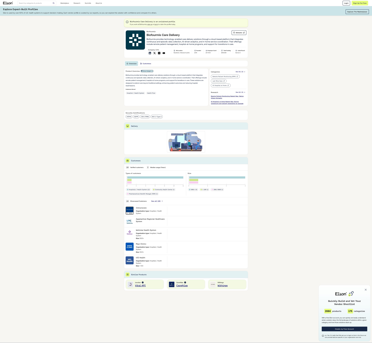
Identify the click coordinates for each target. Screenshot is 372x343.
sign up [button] (149, 24)
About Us (99, 3)
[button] (240, 72)
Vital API (140, 285)
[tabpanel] (186, 179)
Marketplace (64, 3)
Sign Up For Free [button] (360, 3)
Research (77, 3)
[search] (36, 3)
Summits (88, 3)
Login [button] (346, 3)
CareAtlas (182, 285)
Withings (223, 285)
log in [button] (156, 24)
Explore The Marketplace (357, 12)
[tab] (131, 63)
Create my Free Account (344, 329)
